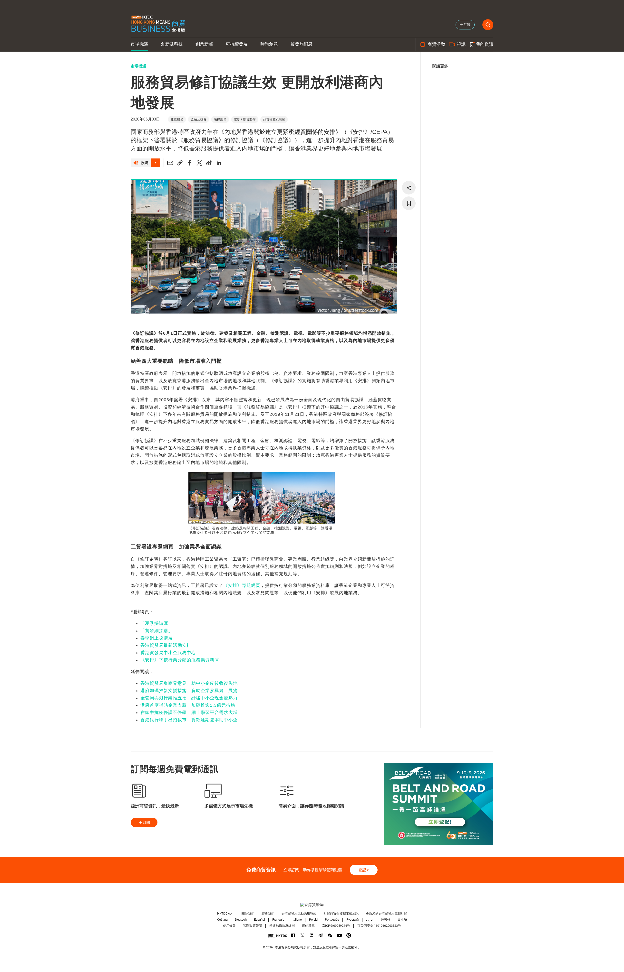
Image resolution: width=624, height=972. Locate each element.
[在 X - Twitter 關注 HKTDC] (302, 935)
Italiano (297, 919)
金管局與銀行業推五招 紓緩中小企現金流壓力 (189, 697)
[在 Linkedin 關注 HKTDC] (311, 935)
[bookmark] (409, 203)
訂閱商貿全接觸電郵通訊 (341, 913)
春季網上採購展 (156, 638)
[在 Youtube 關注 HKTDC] (339, 935)
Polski (313, 919)
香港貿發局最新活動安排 (165, 645)
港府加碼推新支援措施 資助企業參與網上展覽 (189, 690)
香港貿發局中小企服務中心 (168, 652)
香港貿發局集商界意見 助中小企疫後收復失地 (189, 683)
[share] (409, 187)
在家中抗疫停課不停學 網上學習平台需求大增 (189, 712)
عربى (369, 919)
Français (278, 919)
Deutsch (241, 919)
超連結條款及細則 (282, 925)
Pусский (352, 919)
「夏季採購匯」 (156, 623)
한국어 (385, 919)
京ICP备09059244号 (336, 925)
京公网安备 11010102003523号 (379, 925)
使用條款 (229, 925)
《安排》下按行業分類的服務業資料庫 (179, 659)
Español (259, 919)
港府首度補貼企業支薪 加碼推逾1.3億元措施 (187, 705)
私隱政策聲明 (252, 925)
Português (332, 919)
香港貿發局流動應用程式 (299, 913)
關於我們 (248, 913)
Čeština (222, 919)
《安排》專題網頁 (241, 585)
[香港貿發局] (312, 904)
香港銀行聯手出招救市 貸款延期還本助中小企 (189, 719)
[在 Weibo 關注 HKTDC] (321, 935)
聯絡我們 (268, 913)
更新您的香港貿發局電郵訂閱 (386, 913)
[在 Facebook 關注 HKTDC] (293, 935)
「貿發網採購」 (156, 630)
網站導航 (308, 925)
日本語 (402, 919)
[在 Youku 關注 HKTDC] (348, 935)
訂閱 (146, 822)
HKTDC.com (225, 913)
